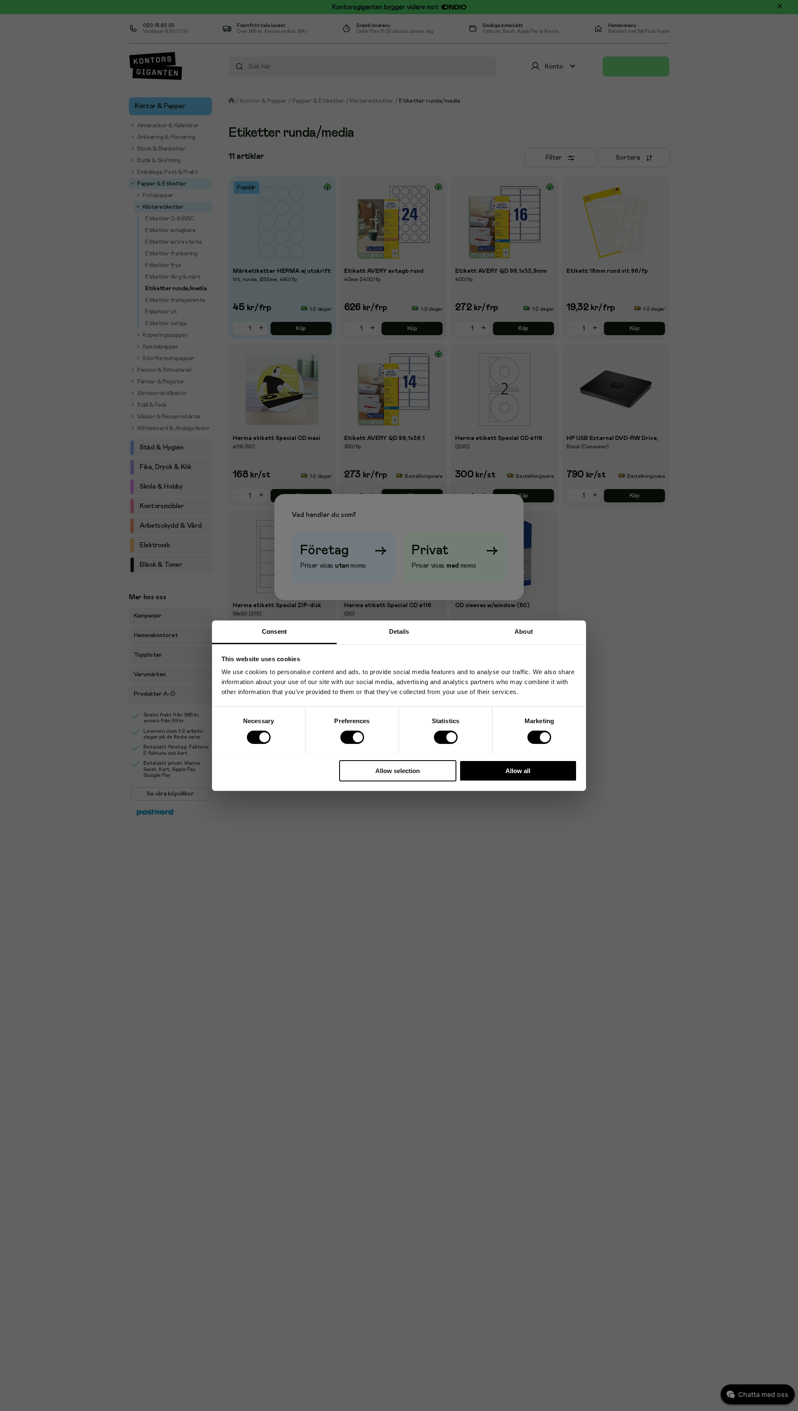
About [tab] (524, 631)
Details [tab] (399, 631)
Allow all (517, 770)
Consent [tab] (274, 631)
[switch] (352, 737)
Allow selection (397, 770)
